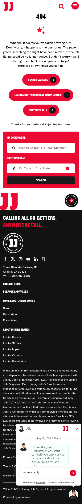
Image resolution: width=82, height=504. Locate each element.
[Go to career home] (11, 6)
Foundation (10, 314)
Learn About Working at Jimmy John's (38, 95)
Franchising (10, 320)
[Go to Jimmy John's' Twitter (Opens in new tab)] (13, 259)
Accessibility (10, 475)
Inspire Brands (12, 337)
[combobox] (40, 168)
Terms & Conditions (15, 466)
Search (41, 180)
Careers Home (12, 284)
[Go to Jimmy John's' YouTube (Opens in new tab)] (28, 259)
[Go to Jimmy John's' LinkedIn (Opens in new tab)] (36, 259)
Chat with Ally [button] (38, 110)
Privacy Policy (11, 457)
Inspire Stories (12, 343)
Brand (6, 308)
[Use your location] (67, 168)
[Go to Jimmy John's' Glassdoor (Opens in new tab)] (43, 259)
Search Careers (38, 79)
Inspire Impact (12, 349)
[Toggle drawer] (75, 6)
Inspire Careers (12, 355)
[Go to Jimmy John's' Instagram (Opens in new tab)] (20, 259)
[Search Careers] (62, 7)
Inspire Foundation (14, 361)
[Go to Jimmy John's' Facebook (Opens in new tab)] (5, 259)
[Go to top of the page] (71, 200)
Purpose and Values (15, 291)
